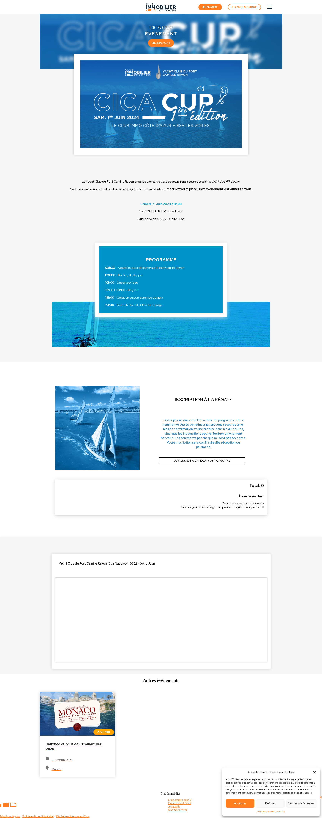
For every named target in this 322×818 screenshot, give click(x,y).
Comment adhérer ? (179, 803)
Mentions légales (10, 816)
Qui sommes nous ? (179, 799)
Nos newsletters (177, 809)
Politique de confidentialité (271, 811)
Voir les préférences (301, 803)
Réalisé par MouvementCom (73, 816)
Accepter (240, 803)
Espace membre (17, 810)
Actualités (174, 806)
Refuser (270, 803)
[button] (314, 772)
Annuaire (210, 7)
